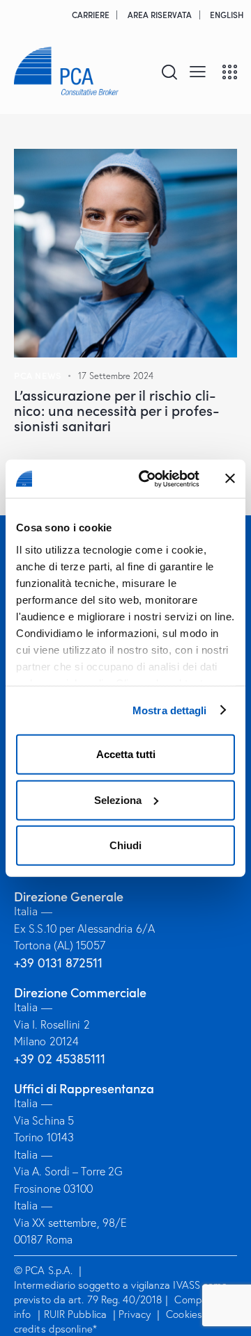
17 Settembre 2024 (115, 375)
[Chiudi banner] (230, 478)
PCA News (37, 375)
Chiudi (125, 845)
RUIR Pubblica (76, 1314)
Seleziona (118, 799)
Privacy (135, 1314)
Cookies (184, 1314)
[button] (198, 71)
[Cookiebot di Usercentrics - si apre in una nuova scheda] (147, 478)
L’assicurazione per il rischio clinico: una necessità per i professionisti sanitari (117, 410)
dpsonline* (73, 1328)
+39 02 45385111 (59, 1059)
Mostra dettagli (169, 710)
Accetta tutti (125, 754)
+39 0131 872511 (58, 963)
